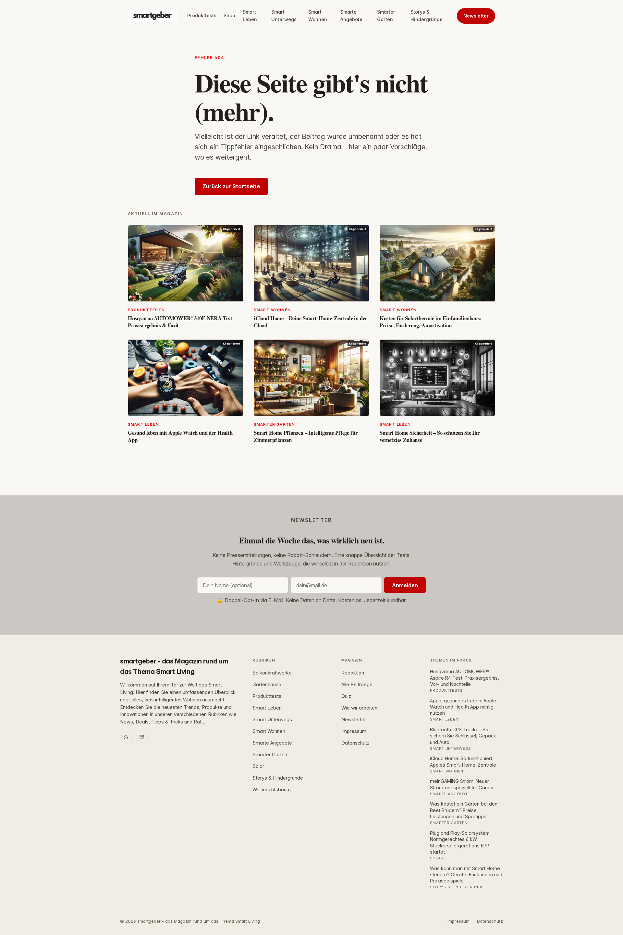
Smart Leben (250, 15)
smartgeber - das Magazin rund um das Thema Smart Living (174, 666)
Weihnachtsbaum (271, 790)
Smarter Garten (386, 15)
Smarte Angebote (351, 15)
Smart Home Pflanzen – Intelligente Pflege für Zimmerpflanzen (305, 436)
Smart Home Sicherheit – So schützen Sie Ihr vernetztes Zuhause (430, 436)
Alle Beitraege (357, 684)
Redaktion (352, 673)
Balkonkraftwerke (272, 673)
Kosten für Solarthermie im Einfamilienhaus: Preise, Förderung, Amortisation (431, 321)
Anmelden (405, 585)
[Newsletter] (142, 737)
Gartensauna (266, 684)
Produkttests (201, 15)
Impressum (353, 731)
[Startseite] (152, 16)
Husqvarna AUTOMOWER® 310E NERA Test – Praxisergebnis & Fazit (182, 321)
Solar (258, 766)
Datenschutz (355, 743)
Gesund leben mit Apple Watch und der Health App (180, 436)
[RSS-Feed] (126, 737)
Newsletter (476, 15)
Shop (229, 15)
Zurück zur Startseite (231, 186)
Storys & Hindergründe (426, 15)
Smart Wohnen (317, 15)
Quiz (346, 696)
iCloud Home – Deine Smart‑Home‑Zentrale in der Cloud (310, 321)
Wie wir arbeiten (359, 708)
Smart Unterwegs (284, 15)
